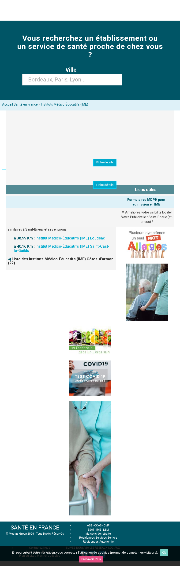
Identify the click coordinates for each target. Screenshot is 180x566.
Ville (72, 69)
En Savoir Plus (91, 559)
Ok (164, 552)
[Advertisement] (90, 302)
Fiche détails (104, 162)
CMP (106, 525)
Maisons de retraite (98, 533)
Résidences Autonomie (98, 541)
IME (98, 529)
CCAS (97, 525)
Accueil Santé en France (20, 104)
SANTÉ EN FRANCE (35, 527)
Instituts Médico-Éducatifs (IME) (64, 104)
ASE (89, 525)
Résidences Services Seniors (98, 537)
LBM (106, 529)
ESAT (91, 529)
